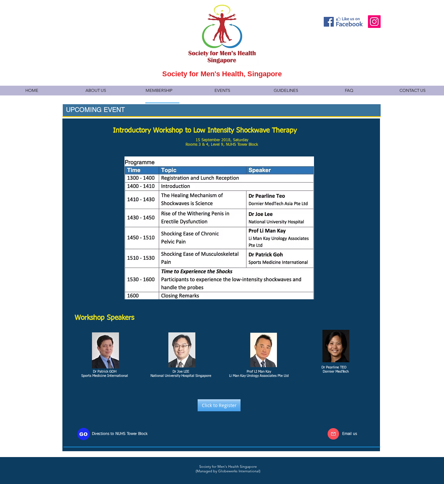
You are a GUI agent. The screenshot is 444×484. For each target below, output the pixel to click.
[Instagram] (374, 21)
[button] (95, 90)
